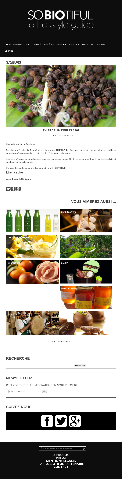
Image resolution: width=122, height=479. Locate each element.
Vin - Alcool (88, 44)
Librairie (9, 51)
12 (67, 341)
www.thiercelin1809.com (18, 179)
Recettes (74, 44)
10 (61, 341)
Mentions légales (61, 461)
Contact (61, 467)
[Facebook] (13, 190)
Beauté (37, 44)
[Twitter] (8, 190)
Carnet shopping (13, 44)
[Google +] (18, 190)
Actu (27, 44)
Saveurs (61, 44)
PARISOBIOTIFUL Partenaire (61, 464)
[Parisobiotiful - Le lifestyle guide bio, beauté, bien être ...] (61, 40)
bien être (49, 44)
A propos (61, 455)
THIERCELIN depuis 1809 (61, 130)
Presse (61, 458)
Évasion (101, 44)
